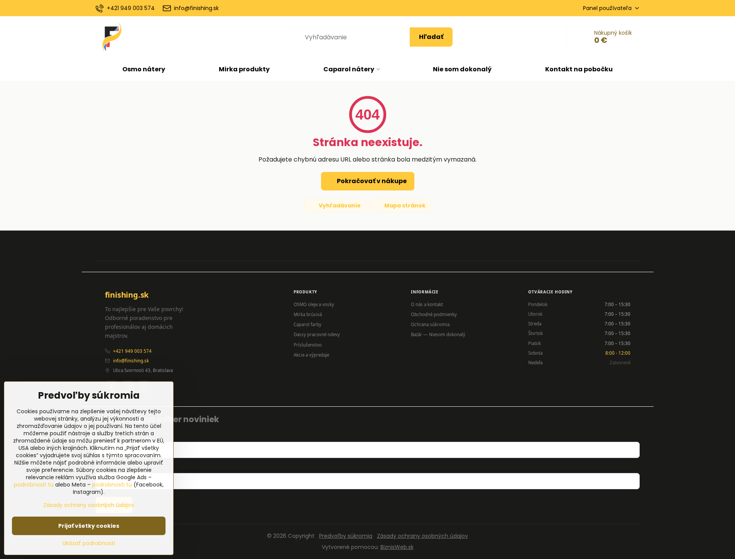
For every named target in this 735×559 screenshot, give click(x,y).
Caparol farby (307, 324)
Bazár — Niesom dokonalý (438, 334)
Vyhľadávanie (339, 205)
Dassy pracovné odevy (317, 334)
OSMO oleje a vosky (314, 304)
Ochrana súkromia (430, 324)
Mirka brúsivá (308, 314)
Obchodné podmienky (434, 314)
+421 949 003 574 (132, 351)
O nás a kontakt (427, 304)
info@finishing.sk (131, 361)
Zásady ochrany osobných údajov (422, 536)
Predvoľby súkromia (345, 536)
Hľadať (431, 36)
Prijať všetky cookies (88, 526)
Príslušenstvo (308, 345)
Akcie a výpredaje (311, 355)
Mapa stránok (404, 205)
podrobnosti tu (34, 484)
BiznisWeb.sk (397, 547)
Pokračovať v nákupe (371, 181)
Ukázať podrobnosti (89, 543)
